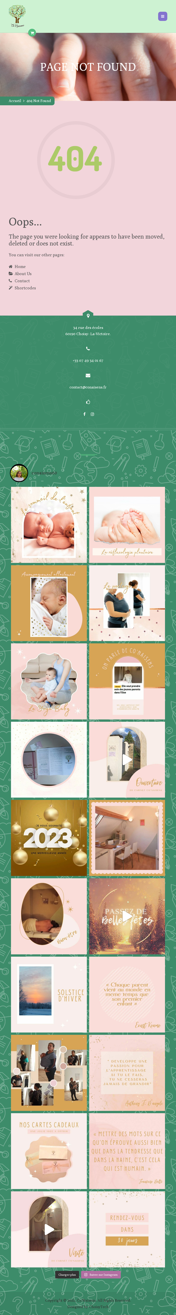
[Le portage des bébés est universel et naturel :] (127, 603)
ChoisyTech (99, 1307)
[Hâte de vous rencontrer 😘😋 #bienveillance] (127, 760)
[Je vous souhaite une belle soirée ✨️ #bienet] (127, 1151)
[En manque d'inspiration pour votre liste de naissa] (49, 1151)
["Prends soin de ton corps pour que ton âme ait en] (49, 916)
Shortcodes (25, 287)
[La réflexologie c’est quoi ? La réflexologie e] (127, 525)
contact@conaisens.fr (88, 387)
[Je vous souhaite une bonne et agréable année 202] (49, 838)
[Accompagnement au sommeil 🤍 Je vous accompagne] (49, 525)
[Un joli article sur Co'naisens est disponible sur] (127, 681)
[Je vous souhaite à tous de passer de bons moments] (127, 916)
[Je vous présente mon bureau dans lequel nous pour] (127, 838)
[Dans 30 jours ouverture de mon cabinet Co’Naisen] (127, 1229)
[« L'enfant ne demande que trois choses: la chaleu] (49, 603)
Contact (22, 280)
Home (20, 266)
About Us (23, 273)
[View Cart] (32, 32)
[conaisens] (17, 16)
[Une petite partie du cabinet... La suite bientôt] (49, 1229)
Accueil (15, 101)
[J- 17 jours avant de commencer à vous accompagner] (49, 1073)
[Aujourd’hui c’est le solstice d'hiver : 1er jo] (49, 995)
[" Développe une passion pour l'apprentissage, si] (127, 1073)
